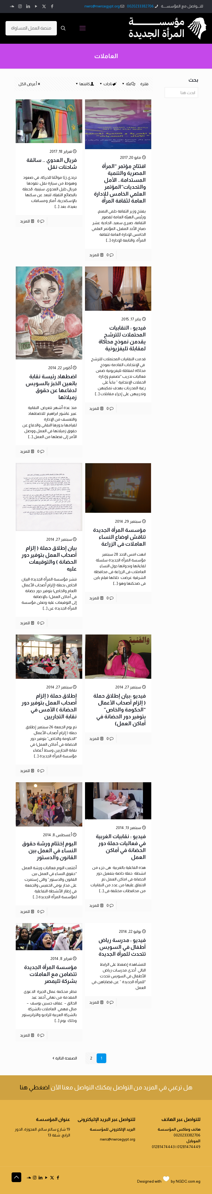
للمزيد (94, 255)
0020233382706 (140, 6)
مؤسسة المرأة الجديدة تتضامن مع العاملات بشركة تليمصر (50, 974)
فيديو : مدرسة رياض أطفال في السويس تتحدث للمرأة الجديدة (122, 947)
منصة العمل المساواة (31, 28)
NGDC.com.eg (188, 1181)
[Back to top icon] (16, 1177)
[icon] (12, 6)
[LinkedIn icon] (28, 6)
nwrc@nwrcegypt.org (102, 6)
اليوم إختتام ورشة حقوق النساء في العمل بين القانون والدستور (49, 850)
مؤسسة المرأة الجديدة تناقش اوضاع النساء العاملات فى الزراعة (119, 537)
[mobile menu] (82, 28)
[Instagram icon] (20, 6)
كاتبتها (85, 84)
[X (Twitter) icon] (44, 6)
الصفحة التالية (66, 1058)
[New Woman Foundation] (167, 28)
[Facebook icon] (52, 6)
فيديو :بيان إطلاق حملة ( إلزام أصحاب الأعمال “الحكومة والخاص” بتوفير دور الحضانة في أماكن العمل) (119, 709)
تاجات (108, 84)
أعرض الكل (27, 84)
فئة (128, 84)
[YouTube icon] (36, 6)
